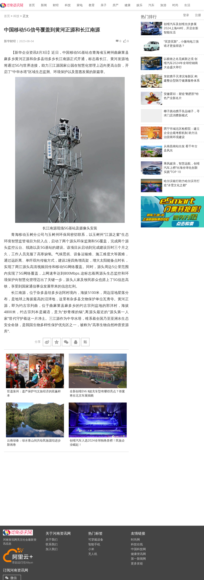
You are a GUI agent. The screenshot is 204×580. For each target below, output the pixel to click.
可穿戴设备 (95, 539)
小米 (91, 549)
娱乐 (139, 5)
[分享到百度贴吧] (85, 342)
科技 (68, 5)
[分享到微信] (66, 342)
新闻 (44, 5)
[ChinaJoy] (172, 212)
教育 (92, 5)
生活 (187, 5)
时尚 (175, 5)
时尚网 (135, 539)
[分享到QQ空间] (56, 342)
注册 (198, 15)
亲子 (104, 5)
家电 (80, 5)
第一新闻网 (138, 559)
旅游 (163, 5)
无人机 (92, 554)
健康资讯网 (138, 554)
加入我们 (52, 549)
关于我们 (52, 539)
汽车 (151, 5)
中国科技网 (138, 549)
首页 (32, 5)
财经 (56, 5)
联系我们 (52, 544)
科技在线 (137, 544)
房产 (116, 5)
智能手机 (94, 544)
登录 (186, 15)
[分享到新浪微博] (47, 342)
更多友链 (137, 563)
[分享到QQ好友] (76, 342)
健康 (127, 5)
